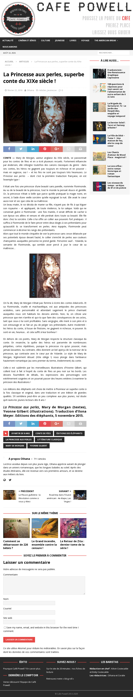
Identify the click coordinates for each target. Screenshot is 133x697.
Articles (42, 90)
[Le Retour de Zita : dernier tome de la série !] (73, 528)
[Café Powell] (66, 35)
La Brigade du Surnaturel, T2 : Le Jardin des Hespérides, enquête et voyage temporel (117, 109)
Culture (45, 40)
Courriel (7, 608)
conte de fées (43, 433)
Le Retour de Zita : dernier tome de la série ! (72, 544)
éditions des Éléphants (69, 433)
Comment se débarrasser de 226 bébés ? (15, 544)
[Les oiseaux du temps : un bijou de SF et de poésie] (99, 186)
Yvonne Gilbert (38, 445)
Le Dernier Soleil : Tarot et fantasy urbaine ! (117, 125)
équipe (24, 681)
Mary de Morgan (15, 445)
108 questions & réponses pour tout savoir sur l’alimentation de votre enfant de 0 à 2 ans (117, 90)
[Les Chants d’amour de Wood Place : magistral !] (99, 156)
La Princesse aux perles (18, 439)
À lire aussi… (110, 60)
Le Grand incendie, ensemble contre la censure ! (44, 544)
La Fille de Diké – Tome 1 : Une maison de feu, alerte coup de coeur (116, 140)
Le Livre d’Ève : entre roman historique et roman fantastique (115, 171)
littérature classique (49, 439)
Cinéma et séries (27, 40)
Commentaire (10, 574)
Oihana (30, 90)
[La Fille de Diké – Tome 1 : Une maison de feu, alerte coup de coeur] (99, 139)
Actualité (7, 40)
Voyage (85, 40)
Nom (6, 598)
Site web (7, 617)
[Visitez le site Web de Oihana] (4, 479)
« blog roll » (68, 678)
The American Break (105, 40)
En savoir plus (33, 668)
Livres (73, 40)
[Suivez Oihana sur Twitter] (9, 479)
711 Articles (40, 458)
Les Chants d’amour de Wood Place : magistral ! (117, 155)
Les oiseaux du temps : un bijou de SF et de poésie (117, 185)
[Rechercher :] (113, 52)
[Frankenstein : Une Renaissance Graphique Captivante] (99, 74)
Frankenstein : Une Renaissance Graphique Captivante (116, 74)
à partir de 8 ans (21, 433)
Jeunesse (60, 40)
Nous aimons (10, 46)
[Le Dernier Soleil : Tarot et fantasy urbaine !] (99, 126)
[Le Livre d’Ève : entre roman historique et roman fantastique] (99, 170)
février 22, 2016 (14, 90)
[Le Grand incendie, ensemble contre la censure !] (45, 528)
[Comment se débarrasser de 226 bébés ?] (16, 528)
